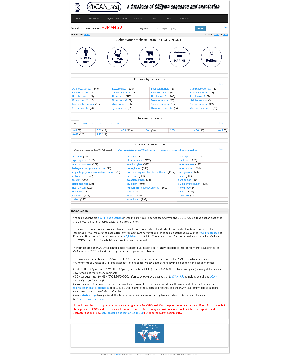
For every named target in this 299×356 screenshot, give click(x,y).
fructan (76, 179)
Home (79, 18)
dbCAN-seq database (110, 217)
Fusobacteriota (160, 100)
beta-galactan (186, 164)
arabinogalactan (81, 164)
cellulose (132, 176)
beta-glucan (134, 168)
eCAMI (214, 276)
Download (94, 18)
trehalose (184, 195)
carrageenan (185, 172)
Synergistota (119, 108)
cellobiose (78, 176)
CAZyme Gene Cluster (116, 18)
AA (75, 123)
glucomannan (80, 183)
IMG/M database (132, 236)
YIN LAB (118, 354)
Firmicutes (118, 96)
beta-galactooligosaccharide (89, 168)
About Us (184, 18)
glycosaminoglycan (189, 183)
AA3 (123, 130)
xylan (75, 199)
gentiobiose (185, 179)
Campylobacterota (201, 88)
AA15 (100, 134)
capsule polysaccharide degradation (93, 172)
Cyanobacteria (81, 92)
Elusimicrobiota (160, 92)
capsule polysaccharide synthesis (147, 172)
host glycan (79, 187)
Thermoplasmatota (162, 108)
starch (131, 195)
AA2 (99, 130)
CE (93, 123)
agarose (77, 156)
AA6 (196, 130)
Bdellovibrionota (160, 88)
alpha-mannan (135, 160)
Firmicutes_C (80, 100)
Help (169, 18)
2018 (216, 34)
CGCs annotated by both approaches (178, 149)
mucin (131, 191)
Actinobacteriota (82, 88)
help (226, 27)
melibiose (78, 191)
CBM (84, 123)
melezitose (184, 187)
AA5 (172, 130)
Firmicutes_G (120, 100)
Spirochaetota (80, 108)
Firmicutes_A (159, 96)
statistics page (88, 295)
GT (110, 123)
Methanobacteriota (83, 104)
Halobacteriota (198, 100)
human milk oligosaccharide (143, 187)
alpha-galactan (187, 156)
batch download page (91, 299)
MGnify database (209, 232)
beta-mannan (186, 168)
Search (200, 28)
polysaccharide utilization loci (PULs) (122, 312)
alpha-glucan (80, 160)
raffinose (77, 195)
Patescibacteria (160, 104)
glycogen (132, 183)
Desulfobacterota (122, 92)
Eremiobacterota (200, 92)
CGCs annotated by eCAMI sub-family (136, 149)
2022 (225, 34)
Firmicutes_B (198, 96)
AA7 (220, 130)
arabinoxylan (134, 164)
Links (153, 18)
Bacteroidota (119, 88)
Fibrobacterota (81, 96)
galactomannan (136, 179)
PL (118, 123)
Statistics (137, 18)
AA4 (147, 130)
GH (101, 123)
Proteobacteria (199, 104)
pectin (182, 191)
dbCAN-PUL (177, 276)
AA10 (75, 134)
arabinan (183, 160)
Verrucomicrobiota (201, 108)
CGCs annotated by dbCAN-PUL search (93, 149)
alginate (132, 156)
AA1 (74, 130)
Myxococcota (120, 104)
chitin (181, 176)
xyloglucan (133, 199)
